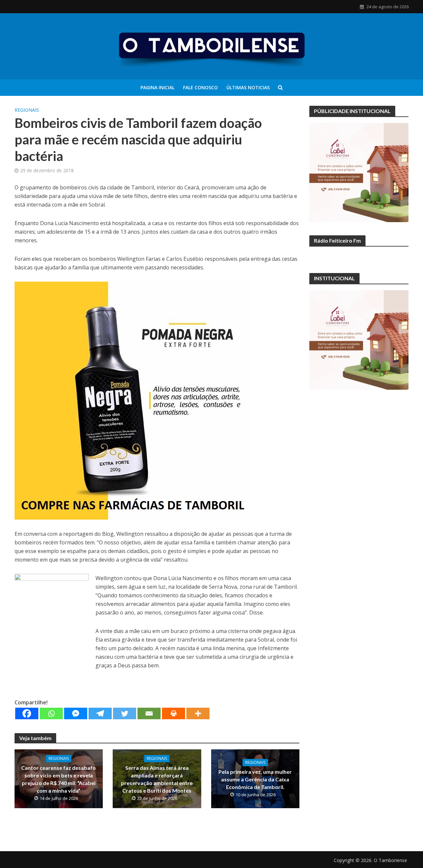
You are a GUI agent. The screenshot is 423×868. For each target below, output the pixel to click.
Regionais (27, 110)
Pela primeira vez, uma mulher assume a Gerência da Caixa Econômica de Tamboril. (255, 779)
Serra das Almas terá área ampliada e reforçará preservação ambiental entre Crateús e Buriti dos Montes (157, 779)
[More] (198, 713)
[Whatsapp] (51, 713)
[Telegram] (100, 713)
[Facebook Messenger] (75, 713)
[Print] (173, 713)
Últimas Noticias (248, 87)
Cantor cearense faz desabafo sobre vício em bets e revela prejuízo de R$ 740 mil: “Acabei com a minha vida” (58, 779)
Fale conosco (200, 87)
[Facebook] (26, 713)
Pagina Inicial (157, 87)
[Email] (149, 713)
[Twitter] (124, 713)
